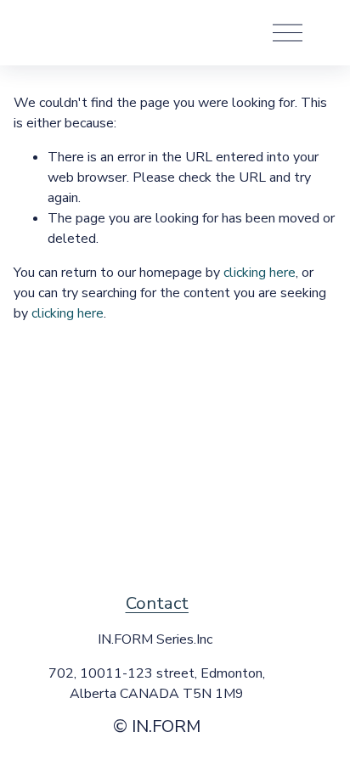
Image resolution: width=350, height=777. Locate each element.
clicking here (259, 272)
